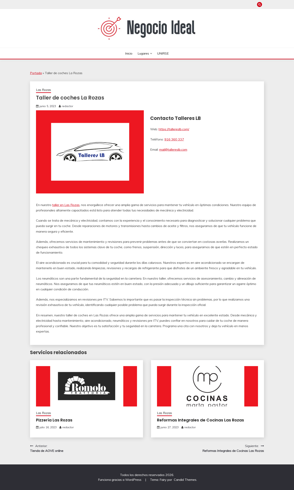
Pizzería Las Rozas (54, 420)
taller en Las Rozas (66, 205)
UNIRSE (163, 53)
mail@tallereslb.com (173, 149)
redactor (67, 106)
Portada (36, 73)
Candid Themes (185, 480)
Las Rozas (43, 90)
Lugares (143, 53)
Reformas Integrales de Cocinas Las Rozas (200, 420)
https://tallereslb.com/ (174, 129)
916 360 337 (174, 139)
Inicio (128, 53)
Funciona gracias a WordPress (120, 480)
